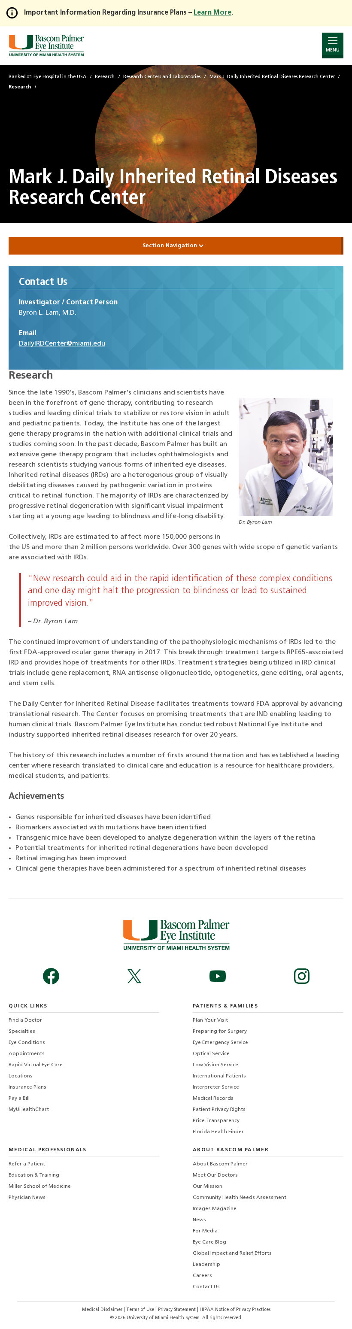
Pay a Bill (19, 1098)
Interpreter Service (216, 1087)
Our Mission (207, 1186)
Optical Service (211, 1053)
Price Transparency (216, 1120)
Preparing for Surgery (220, 1031)
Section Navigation (171, 246)
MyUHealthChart (29, 1109)
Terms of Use (140, 1310)
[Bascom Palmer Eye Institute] (46, 45)
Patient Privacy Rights (219, 1109)
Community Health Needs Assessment (239, 1197)
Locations (21, 1076)
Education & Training (34, 1175)
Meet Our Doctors (215, 1175)
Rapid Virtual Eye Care (36, 1065)
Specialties (22, 1031)
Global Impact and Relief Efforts (232, 1253)
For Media (205, 1231)
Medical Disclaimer (103, 1310)
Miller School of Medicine (40, 1186)
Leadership (206, 1264)
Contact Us (206, 1287)
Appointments (27, 1053)
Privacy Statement (177, 1310)
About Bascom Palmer (220, 1164)
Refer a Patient (27, 1164)
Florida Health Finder (218, 1132)
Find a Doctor (25, 1020)
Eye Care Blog (209, 1242)
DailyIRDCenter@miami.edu (62, 343)
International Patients (219, 1076)
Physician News (27, 1197)
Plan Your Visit (210, 1020)
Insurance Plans (27, 1087)
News (199, 1220)
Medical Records (213, 1098)
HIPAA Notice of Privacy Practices (235, 1310)
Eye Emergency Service (220, 1042)
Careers (202, 1275)
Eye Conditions (27, 1042)
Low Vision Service (215, 1065)
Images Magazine (215, 1208)
